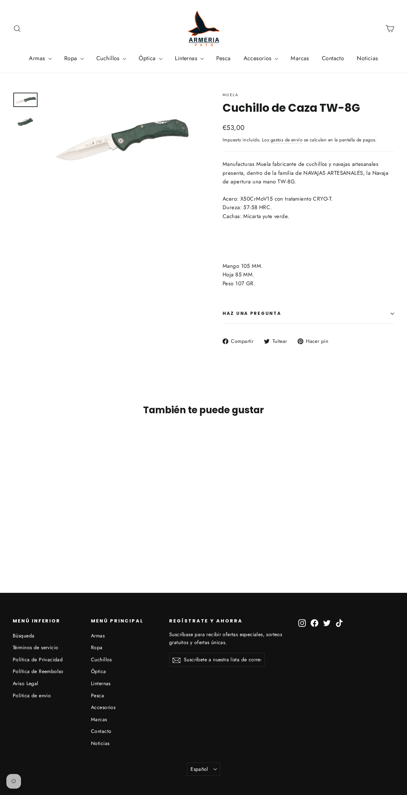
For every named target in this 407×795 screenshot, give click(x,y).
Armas (38, 58)
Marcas (300, 58)
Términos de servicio (36, 647)
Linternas (187, 58)
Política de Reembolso (38, 671)
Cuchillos (108, 58)
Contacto (333, 58)
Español (199, 769)
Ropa (71, 58)
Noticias (367, 58)
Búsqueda (23, 635)
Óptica (148, 58)
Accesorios (258, 58)
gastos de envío (286, 140)
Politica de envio (32, 695)
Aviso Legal (25, 683)
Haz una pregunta (252, 313)
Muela (230, 95)
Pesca (223, 58)
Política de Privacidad (38, 659)
